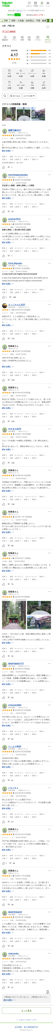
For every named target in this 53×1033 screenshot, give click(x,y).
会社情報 (18, 1027)
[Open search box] (5, 96)
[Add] (48, 27)
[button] (9, 114)
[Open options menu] (49, 130)
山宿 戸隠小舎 (8, 25)
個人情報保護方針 (31, 1027)
